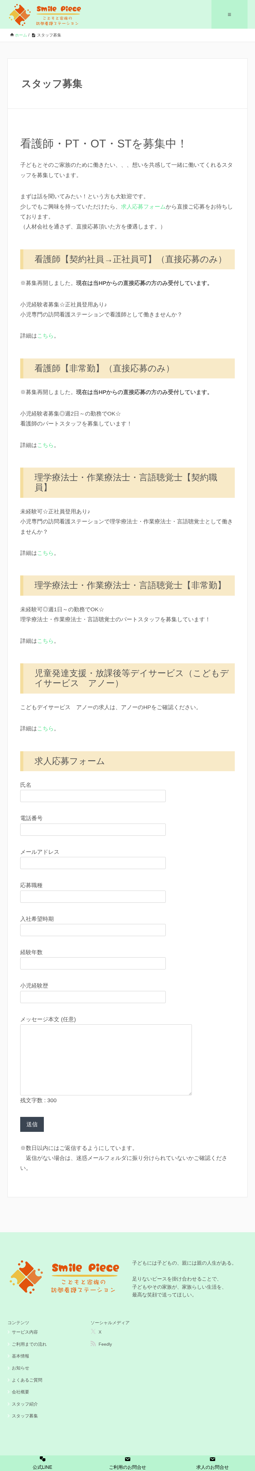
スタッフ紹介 (25, 1403)
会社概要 (20, 1391)
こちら (45, 336)
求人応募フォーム (143, 207)
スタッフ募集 (25, 1415)
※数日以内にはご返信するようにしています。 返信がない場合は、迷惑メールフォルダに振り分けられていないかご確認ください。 (123, 1158)
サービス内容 (25, 1331)
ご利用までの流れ (29, 1344)
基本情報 (20, 1355)
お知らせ (20, 1367)
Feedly (105, 1344)
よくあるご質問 (27, 1379)
